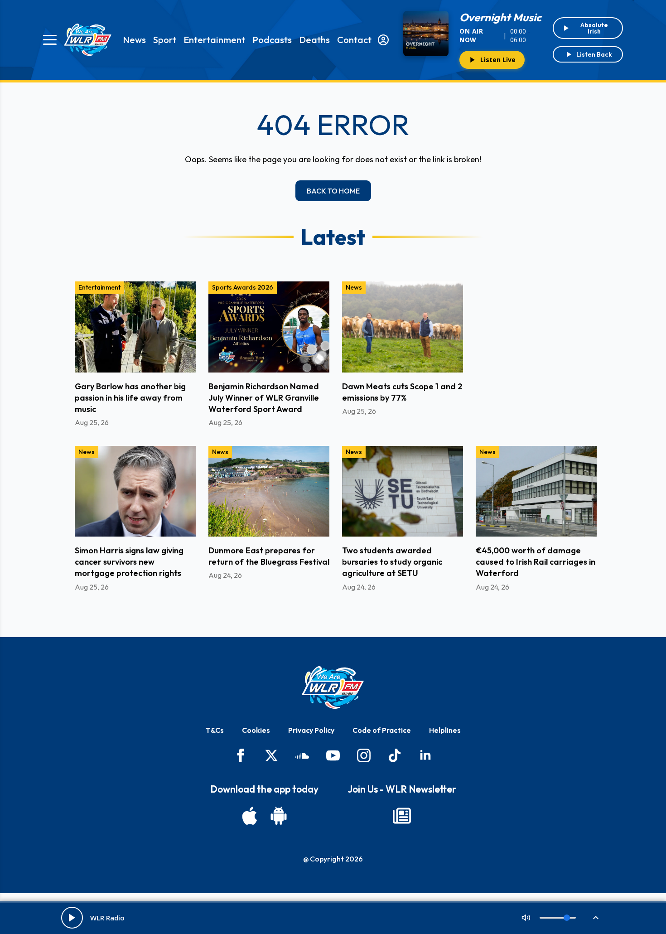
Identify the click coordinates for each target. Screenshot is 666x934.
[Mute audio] (526, 918)
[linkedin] (425, 755)
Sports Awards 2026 (242, 287)
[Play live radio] (72, 918)
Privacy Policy (311, 730)
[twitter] (271, 755)
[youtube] (333, 755)
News (134, 39)
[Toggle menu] (50, 40)
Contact (354, 39)
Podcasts (272, 39)
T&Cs (215, 730)
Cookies (256, 730)
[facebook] (240, 755)
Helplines (445, 730)
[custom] (302, 755)
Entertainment (214, 39)
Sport (164, 39)
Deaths (314, 39)
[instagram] (363, 755)
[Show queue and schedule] (596, 918)
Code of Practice (381, 730)
